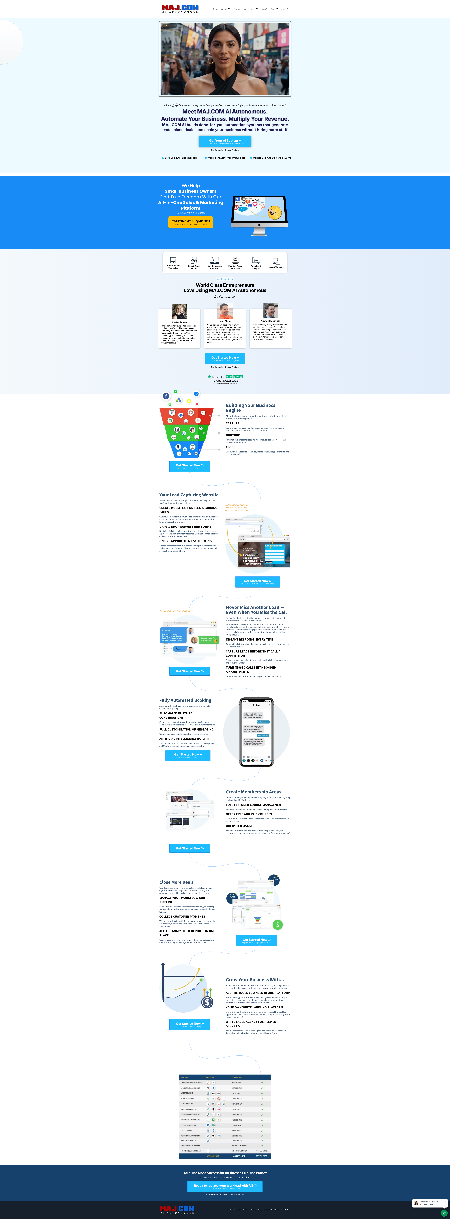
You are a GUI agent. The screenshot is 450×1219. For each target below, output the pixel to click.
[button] (229, 9)
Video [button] (253, 9)
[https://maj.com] (180, 8)
